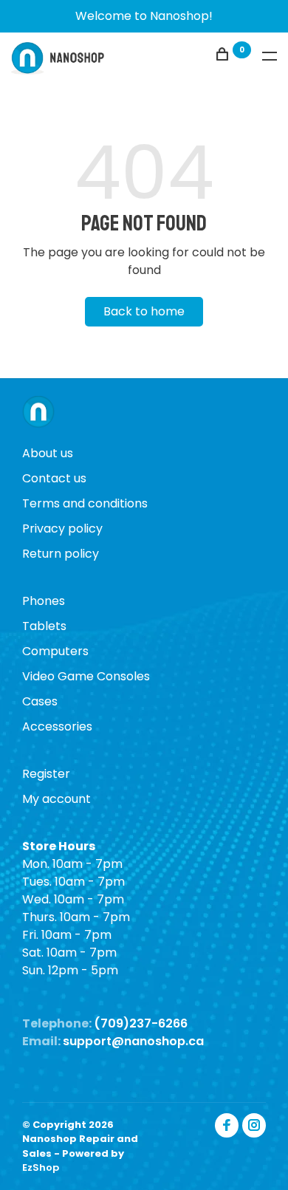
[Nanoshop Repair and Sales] (38, 413)
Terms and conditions (85, 503)
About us (47, 453)
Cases (40, 701)
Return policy (60, 553)
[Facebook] (227, 1125)
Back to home (144, 311)
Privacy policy (62, 528)
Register (46, 773)
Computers (55, 651)
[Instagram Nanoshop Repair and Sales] (254, 1125)
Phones (43, 600)
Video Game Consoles (86, 676)
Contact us (54, 478)
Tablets (44, 626)
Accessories (57, 726)
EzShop (40, 1167)
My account (56, 798)
